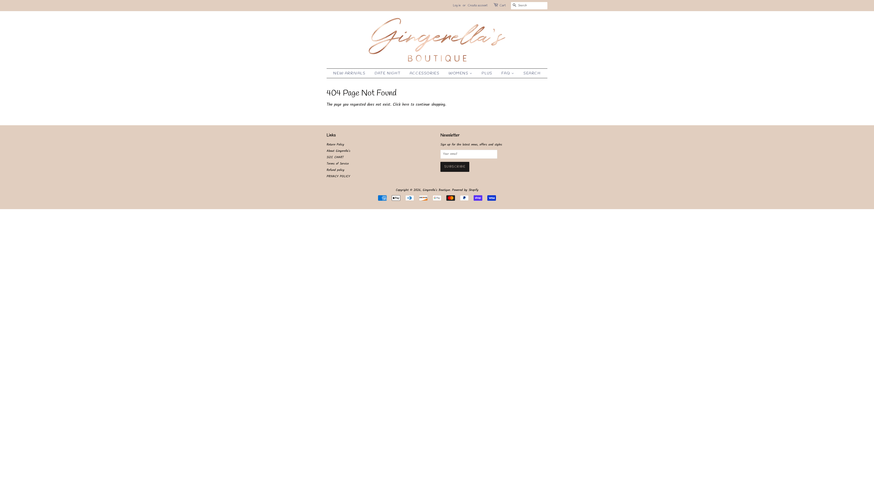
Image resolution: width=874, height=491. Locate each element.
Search (532, 73)
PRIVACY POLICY (338, 176)
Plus (487, 73)
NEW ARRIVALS (349, 73)
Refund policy (335, 170)
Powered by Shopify (465, 190)
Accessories (425, 73)
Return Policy (335, 144)
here (405, 105)
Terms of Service (338, 163)
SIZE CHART (335, 157)
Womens (459, 73)
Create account (478, 5)
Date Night (387, 73)
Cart (503, 5)
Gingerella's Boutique (436, 190)
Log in (457, 5)
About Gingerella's (338, 151)
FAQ (506, 73)
